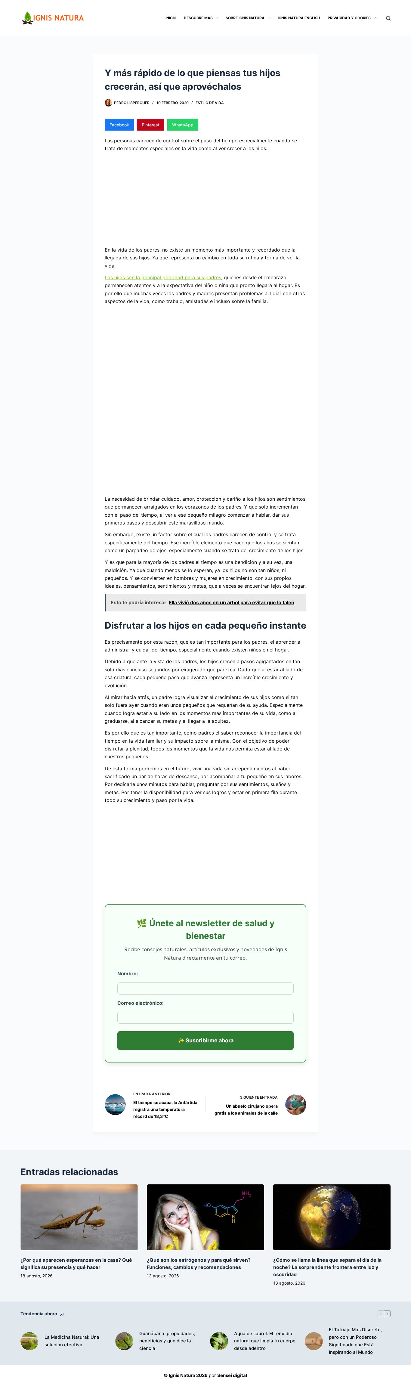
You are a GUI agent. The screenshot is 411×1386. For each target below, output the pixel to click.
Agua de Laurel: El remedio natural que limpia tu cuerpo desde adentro (264, 1341)
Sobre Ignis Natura (245, 18)
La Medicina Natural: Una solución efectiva (72, 1340)
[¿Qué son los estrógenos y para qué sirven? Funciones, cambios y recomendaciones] (205, 1217)
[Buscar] (388, 18)
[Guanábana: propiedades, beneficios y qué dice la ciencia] (124, 1341)
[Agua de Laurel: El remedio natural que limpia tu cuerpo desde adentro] (219, 1341)
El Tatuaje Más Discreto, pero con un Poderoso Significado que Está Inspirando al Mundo (355, 1341)
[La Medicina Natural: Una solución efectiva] (29, 1341)
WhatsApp (182, 124)
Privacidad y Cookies (349, 18)
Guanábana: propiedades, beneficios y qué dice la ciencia (167, 1341)
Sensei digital (232, 1375)
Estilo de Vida (210, 103)
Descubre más (198, 18)
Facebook (119, 124)
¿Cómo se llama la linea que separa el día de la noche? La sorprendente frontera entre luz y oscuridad (327, 1267)
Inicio (170, 18)
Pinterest (150, 124)
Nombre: (127, 973)
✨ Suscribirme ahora (205, 1040)
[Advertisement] (205, 198)
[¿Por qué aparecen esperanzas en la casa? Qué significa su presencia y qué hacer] (79, 1217)
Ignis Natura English (299, 18)
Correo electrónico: (140, 1003)
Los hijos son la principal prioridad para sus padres (163, 277)
